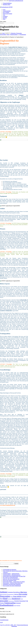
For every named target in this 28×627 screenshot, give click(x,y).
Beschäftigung (16, 592)
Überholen (18, 605)
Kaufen (21, 598)
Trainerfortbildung (7, 3)
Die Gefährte (6, 12)
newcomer (4, 601)
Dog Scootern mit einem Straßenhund (12, 585)
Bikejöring (23, 592)
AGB (1, 622)
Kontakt (5, 17)
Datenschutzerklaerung (22, 625)
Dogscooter (19, 33)
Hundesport (16, 598)
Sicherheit (16, 601)
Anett (3, 33)
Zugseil (15, 605)
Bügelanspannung (10, 594)
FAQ (4, 9)
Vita (4, 15)
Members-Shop (6, 4)
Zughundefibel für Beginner (9, 569)
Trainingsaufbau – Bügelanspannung (11, 575)
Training (2, 603)
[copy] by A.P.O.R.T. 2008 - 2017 (8, 625)
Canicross (16, 594)
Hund (8, 34)
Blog (4, 19)
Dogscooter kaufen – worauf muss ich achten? (14, 581)
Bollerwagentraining (3, 594)
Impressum (14, 626)
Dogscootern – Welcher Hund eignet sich (12, 583)
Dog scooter (23, 594)
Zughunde (18, 603)
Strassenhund (22, 601)
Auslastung (10, 592)
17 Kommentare (22, 34)
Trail (27, 601)
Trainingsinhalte (7, 11)
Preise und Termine (7, 13)
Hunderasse (10, 598)
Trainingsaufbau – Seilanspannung (11, 573)
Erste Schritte (17, 596)
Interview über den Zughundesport (11, 579)
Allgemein (13, 33)
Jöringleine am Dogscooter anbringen (12, 584)
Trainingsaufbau (14, 34)
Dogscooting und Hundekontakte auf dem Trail (14, 576)
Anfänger (3, 592)
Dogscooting (3, 34)
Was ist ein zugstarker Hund (9, 580)
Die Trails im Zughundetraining (10, 577)
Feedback (5, 16)
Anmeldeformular (4, 620)
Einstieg (11, 596)
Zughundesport (6, 605)
